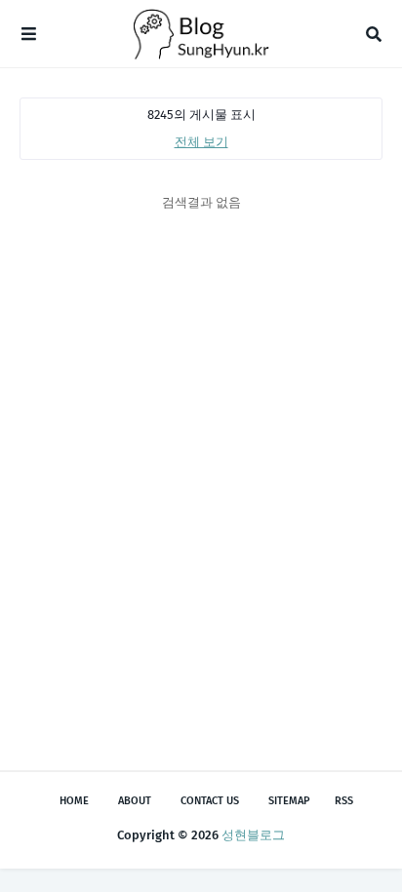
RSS (344, 801)
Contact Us (210, 801)
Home (74, 801)
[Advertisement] (201, 496)
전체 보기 (201, 142)
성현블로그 (253, 835)
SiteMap (289, 801)
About (134, 801)
